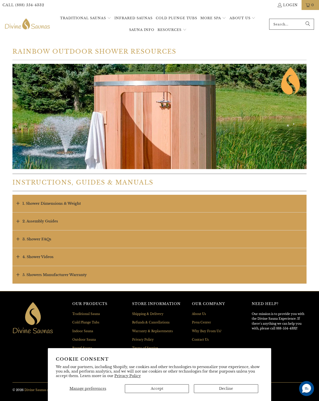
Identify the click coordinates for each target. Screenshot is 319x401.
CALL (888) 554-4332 (23, 5)
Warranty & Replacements (152, 331)
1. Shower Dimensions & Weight (51, 203)
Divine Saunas (35, 390)
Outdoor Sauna (84, 339)
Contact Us (200, 339)
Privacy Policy (127, 376)
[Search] (308, 24)
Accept (157, 388)
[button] (85, 18)
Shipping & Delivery (147, 314)
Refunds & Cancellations (150, 322)
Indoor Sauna (82, 331)
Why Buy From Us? (207, 331)
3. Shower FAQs (36, 239)
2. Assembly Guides (40, 221)
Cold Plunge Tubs (85, 322)
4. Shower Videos (38, 257)
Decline (226, 388)
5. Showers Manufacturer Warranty (54, 275)
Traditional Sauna (86, 314)
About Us (199, 314)
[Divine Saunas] (27, 24)
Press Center (201, 322)
